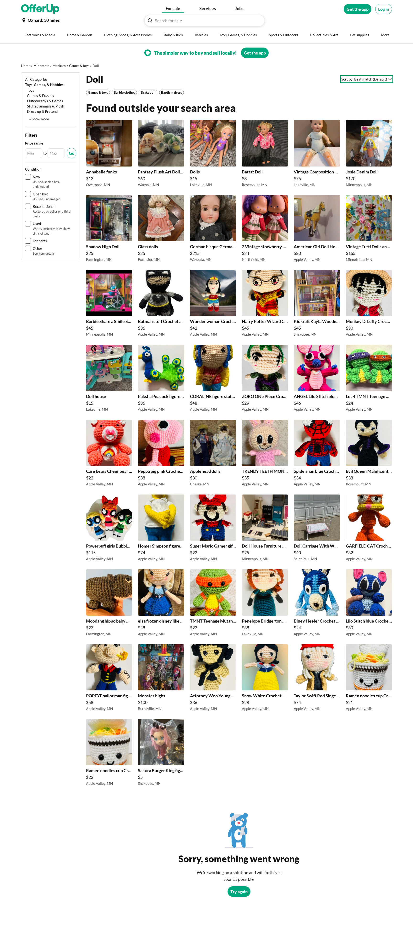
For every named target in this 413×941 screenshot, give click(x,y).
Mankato (59, 66)
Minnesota (41, 66)
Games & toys (79, 66)
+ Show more (39, 119)
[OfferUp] (40, 9)
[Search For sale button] (150, 20)
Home (25, 66)
